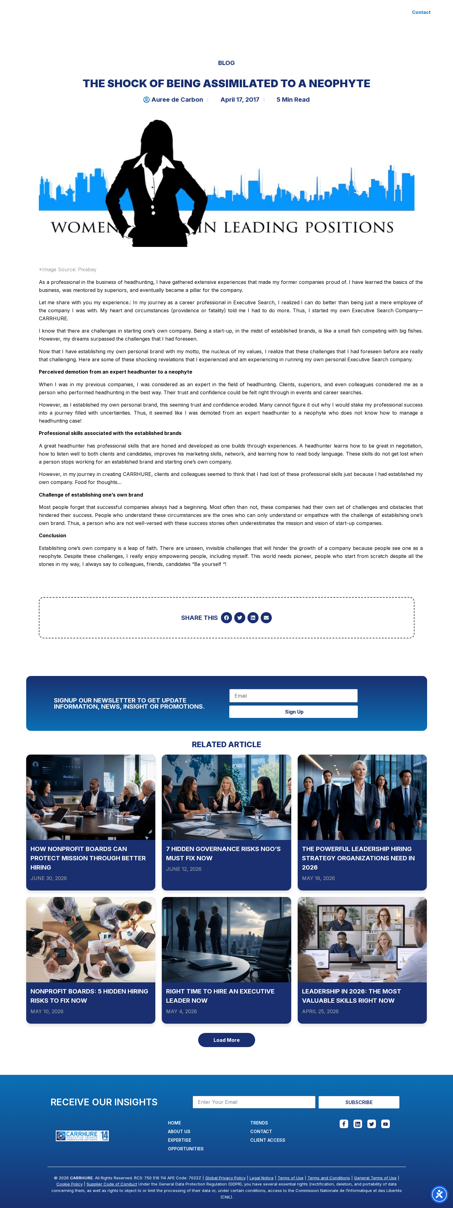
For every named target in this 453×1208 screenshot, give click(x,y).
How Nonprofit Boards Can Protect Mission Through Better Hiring (88, 858)
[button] (226, 617)
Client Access (309, 12)
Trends (270, 12)
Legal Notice (262, 1177)
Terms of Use (291, 1177)
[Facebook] (344, 1123)
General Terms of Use (375, 1177)
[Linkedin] (357, 1123)
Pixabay (87, 269)
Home (113, 12)
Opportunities (230, 12)
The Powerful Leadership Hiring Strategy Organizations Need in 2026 (358, 858)
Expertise (180, 12)
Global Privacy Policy (225, 1177)
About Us (143, 12)
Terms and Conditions (329, 1177)
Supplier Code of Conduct (112, 1183)
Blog (226, 63)
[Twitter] (371, 1123)
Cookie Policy (69, 1183)
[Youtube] (385, 1123)
